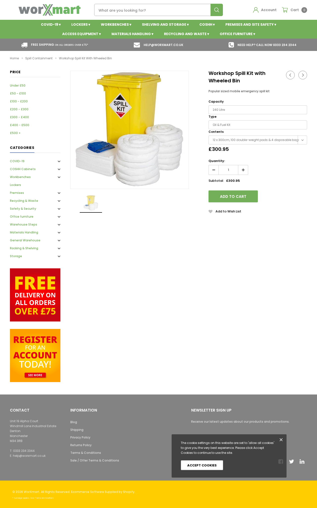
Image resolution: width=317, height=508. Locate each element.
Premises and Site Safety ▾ (250, 24)
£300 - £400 (19, 117)
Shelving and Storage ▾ (165, 24)
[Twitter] (292, 461)
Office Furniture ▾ (237, 33)
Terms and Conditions (44, 498)
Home (14, 58)
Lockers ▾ (80, 24)
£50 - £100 (18, 93)
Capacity (216, 101)
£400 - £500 (19, 125)
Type (212, 117)
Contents (216, 132)
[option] (129, 130)
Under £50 (18, 85)
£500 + (15, 133)
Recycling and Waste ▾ (186, 33)
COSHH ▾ (207, 24)
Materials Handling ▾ (132, 33)
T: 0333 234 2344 (22, 451)
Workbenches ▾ (116, 24)
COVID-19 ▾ (51, 24)
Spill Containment (39, 58)
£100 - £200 (19, 101)
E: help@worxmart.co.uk (28, 456)
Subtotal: (216, 180)
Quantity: (217, 161)
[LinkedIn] (303, 461)
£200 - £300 (19, 109)
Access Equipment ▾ (81, 33)
